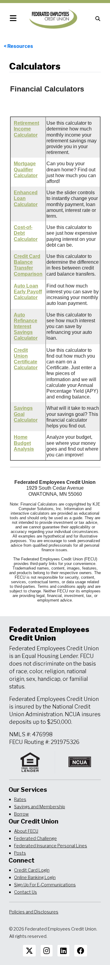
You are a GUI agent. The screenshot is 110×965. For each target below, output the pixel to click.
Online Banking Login (35, 877)
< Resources (18, 46)
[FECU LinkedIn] (63, 950)
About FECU (26, 831)
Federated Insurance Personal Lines (50, 845)
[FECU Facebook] (80, 950)
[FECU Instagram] (47, 950)
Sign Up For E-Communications (45, 884)
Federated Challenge (35, 838)
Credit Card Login (32, 870)
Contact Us (25, 892)
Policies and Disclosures (33, 911)
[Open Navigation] (13, 18)
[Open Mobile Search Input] (98, 18)
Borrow (21, 814)
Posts (20, 853)
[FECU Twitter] (29, 950)
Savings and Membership (39, 806)
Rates (20, 799)
